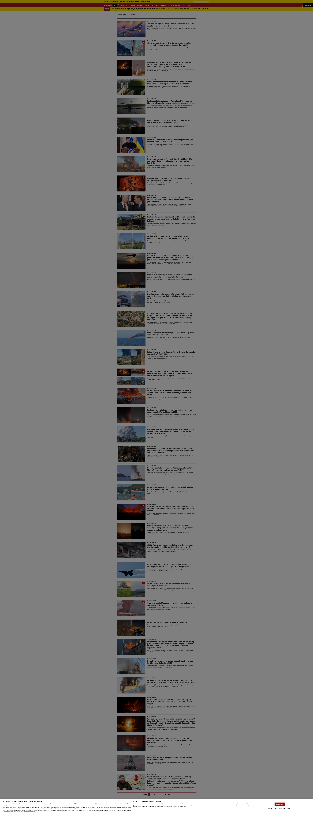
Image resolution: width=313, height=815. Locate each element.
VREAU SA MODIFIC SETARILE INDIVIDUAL (279, 808)
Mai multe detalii (62, 805)
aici (124, 809)
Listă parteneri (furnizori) (139, 808)
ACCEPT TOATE (279, 804)
